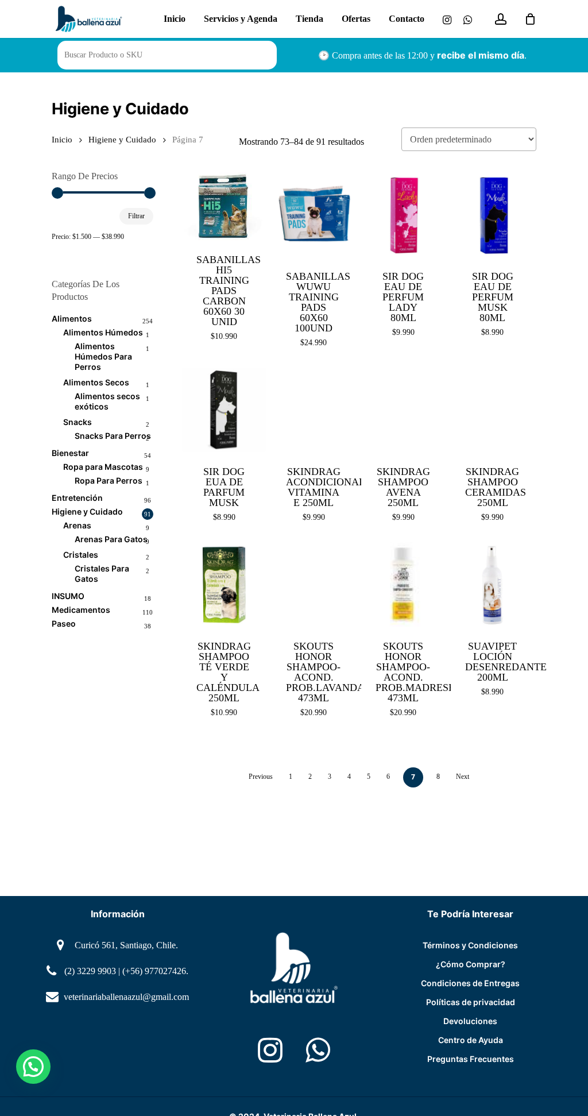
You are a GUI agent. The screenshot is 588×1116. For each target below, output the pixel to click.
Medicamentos (81, 610)
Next (462, 777)
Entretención (77, 498)
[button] (33, 1066)
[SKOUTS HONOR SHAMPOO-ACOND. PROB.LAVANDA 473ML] (314, 584)
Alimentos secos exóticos (107, 401)
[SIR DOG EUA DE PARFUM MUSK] (224, 410)
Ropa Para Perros (108, 480)
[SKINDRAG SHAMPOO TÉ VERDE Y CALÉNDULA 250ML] (224, 584)
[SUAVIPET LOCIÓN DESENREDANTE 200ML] (493, 584)
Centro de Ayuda (470, 1040)
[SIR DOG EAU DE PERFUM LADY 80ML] (403, 214)
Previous (261, 777)
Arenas (77, 525)
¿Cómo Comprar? (470, 964)
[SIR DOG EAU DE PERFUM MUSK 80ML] (493, 214)
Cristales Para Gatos (102, 573)
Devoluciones (470, 1021)
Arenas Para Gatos (111, 539)
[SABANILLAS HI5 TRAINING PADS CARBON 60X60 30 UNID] (224, 206)
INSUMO (68, 596)
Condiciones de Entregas (470, 983)
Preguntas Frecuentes (470, 1059)
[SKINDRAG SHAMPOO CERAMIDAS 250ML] (493, 410)
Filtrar (136, 216)
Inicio (62, 139)
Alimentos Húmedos (103, 332)
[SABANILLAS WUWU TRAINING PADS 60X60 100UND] (314, 214)
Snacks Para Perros (113, 436)
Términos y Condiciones (470, 945)
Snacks (77, 422)
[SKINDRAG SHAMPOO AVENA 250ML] (403, 410)
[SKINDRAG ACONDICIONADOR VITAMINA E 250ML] (314, 410)
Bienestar (70, 453)
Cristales (80, 554)
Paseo (64, 623)
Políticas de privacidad (470, 1002)
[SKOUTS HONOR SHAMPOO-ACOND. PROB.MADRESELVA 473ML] (403, 584)
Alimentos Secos (96, 382)
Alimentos (72, 318)
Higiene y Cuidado (122, 139)
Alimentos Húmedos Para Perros (103, 356)
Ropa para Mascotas (103, 467)
